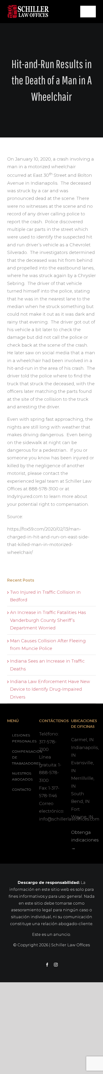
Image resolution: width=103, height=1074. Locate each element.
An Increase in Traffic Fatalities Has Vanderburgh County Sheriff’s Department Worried (48, 620)
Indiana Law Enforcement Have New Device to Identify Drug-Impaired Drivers (50, 689)
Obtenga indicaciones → (85, 840)
